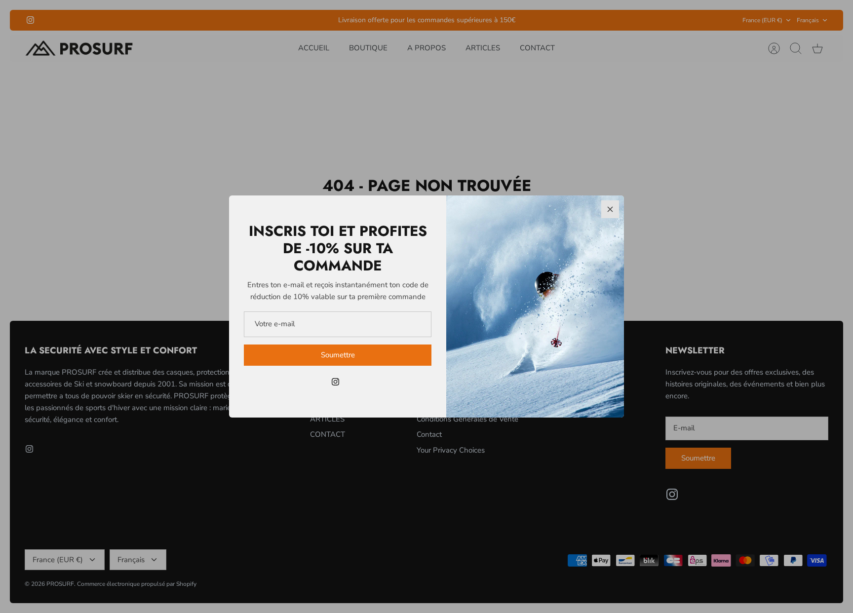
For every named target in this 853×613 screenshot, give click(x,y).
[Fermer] (610, 209)
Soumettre (338, 355)
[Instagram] (335, 381)
